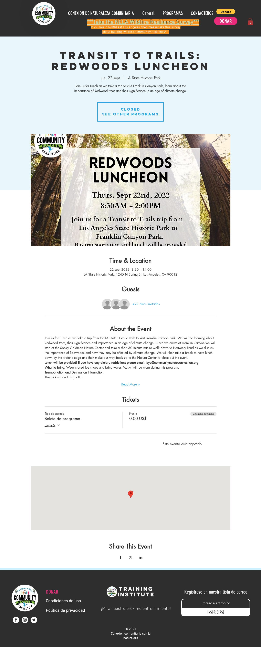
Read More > (130, 384)
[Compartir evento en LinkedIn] (141, 557)
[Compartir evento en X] (131, 557)
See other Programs (130, 114)
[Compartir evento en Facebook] (121, 557)
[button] (225, 11)
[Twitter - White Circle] (34, 620)
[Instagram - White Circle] (25, 620)
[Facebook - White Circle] (16, 620)
